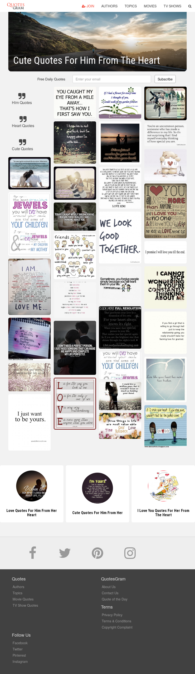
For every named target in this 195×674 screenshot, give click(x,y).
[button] (190, 6)
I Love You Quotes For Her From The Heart (97, 512)
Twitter (18, 649)
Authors (109, 6)
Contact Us (110, 592)
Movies (150, 6)
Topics (131, 6)
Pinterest (19, 655)
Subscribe (165, 79)
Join (90, 6)
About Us (109, 586)
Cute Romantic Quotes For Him (163, 512)
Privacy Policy (112, 614)
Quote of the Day (114, 599)
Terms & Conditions (116, 621)
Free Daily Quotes (51, 78)
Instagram (20, 661)
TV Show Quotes (25, 605)
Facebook (20, 642)
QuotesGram (15, 6)
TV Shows (172, 6)
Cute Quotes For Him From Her (31, 512)
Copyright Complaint (117, 627)
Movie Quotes (23, 599)
